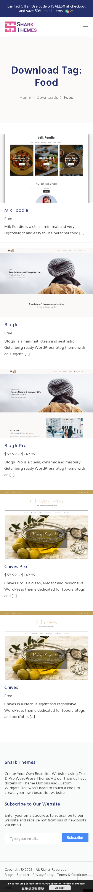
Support (23, 875)
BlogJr (11, 325)
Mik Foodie (16, 210)
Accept (60, 888)
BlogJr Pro (15, 446)
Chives (11, 687)
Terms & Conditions (72, 875)
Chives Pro (15, 567)
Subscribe (75, 837)
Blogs (9, 875)
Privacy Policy (43, 875)
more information (33, 887)
